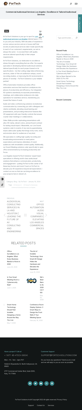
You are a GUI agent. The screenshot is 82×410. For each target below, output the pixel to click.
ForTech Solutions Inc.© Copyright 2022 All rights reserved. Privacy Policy (41, 399)
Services (51, 405)
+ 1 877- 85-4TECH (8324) (16, 355)
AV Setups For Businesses (30, 185)
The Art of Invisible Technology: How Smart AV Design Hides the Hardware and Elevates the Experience (36, 260)
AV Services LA (18, 185)
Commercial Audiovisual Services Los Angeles (23, 187)
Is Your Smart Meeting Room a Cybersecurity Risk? (13, 281)
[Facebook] (30, 383)
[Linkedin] (52, 383)
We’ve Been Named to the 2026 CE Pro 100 (42, 285)
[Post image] (4, 251)
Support (31, 405)
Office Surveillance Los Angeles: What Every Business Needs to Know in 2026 (13, 257)
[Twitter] (35, 383)
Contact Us (41, 405)
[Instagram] (46, 383)
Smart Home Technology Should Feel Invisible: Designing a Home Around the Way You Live (13, 312)
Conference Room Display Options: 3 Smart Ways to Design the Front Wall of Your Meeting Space (37, 311)
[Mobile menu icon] (76, 4)
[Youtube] (41, 383)
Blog (6, 31)
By (23, 181)
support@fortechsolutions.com (59, 355)
